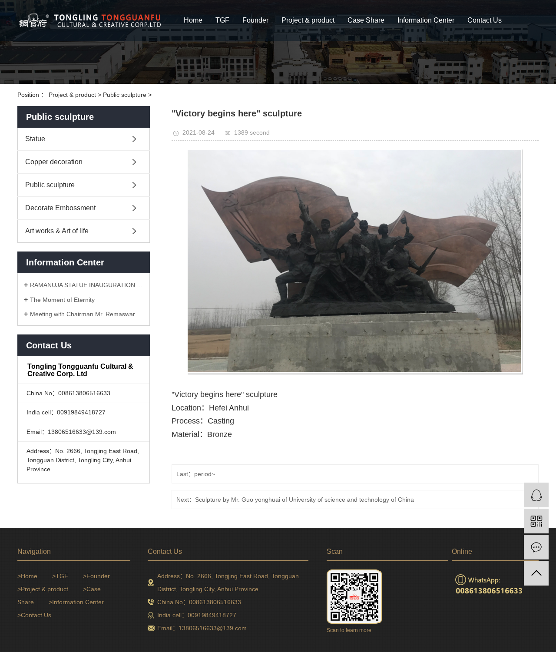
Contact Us (484, 20)
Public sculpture (125, 94)
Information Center (425, 20)
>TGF (60, 576)
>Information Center (76, 602)
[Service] (536, 495)
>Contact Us (34, 615)
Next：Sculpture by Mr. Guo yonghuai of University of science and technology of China (295, 499)
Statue (35, 138)
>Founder (96, 576)
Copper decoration (54, 161)
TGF (222, 20)
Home (193, 20)
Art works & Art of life (57, 231)
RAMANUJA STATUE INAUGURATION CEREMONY (86, 284)
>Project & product (42, 589)
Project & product (307, 20)
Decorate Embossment (60, 208)
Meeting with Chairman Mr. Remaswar (82, 314)
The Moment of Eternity (62, 299)
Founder (255, 20)
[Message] (536, 547)
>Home (27, 576)
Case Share (366, 20)
